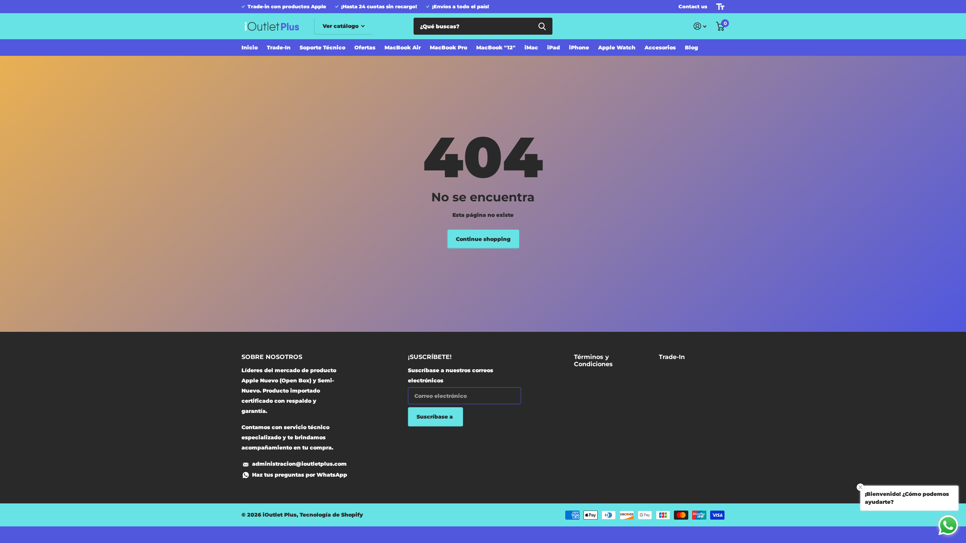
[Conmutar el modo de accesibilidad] (720, 6)
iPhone (579, 47)
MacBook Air (403, 47)
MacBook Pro (448, 47)
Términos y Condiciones (593, 360)
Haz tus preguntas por (299, 474)
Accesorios (660, 47)
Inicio (250, 47)
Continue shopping (483, 239)
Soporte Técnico (322, 47)
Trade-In (279, 47)
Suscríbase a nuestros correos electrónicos (450, 375)
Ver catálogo (341, 26)
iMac (531, 47)
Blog (691, 47)
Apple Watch (616, 47)
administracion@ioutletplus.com (299, 463)
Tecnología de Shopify (331, 514)
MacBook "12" (495, 47)
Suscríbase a (435, 416)
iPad (553, 47)
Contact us (692, 6)
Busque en (542, 26)
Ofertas (364, 47)
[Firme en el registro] (700, 26)
